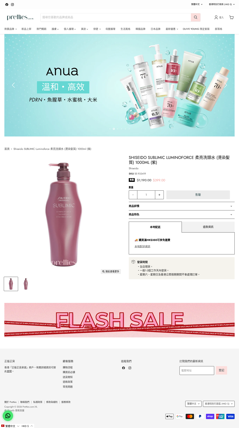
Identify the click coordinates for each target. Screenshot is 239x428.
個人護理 (69, 29)
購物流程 (68, 367)
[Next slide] (225, 85)
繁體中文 (195, 4)
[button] (10, 426)
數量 (131, 187)
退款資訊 (208, 227)
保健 (96, 29)
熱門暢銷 (41, 29)
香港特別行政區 (220, 4)
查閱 (9, 371)
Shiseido (133, 168)
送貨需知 (68, 377)
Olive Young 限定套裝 (196, 29)
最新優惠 (171, 29)
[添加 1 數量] (159, 194)
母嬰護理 (110, 29)
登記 (221, 370)
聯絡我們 (24, 402)
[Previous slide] (13, 85)
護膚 (54, 29)
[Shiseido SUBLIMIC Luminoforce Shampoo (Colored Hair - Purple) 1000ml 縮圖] (11, 284)
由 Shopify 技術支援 (14, 410)
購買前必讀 (69, 372)
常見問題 (68, 386)
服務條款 (66, 402)
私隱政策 (37, 402)
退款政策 (68, 382)
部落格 (218, 29)
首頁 (7, 149)
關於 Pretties (10, 402)
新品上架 (26, 29)
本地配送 (155, 227)
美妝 (84, 29)
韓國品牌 (140, 29)
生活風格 (125, 29)
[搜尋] (195, 17)
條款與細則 (52, 402)
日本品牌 (155, 29)
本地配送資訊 (142, 246)
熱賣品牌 (9, 29)
